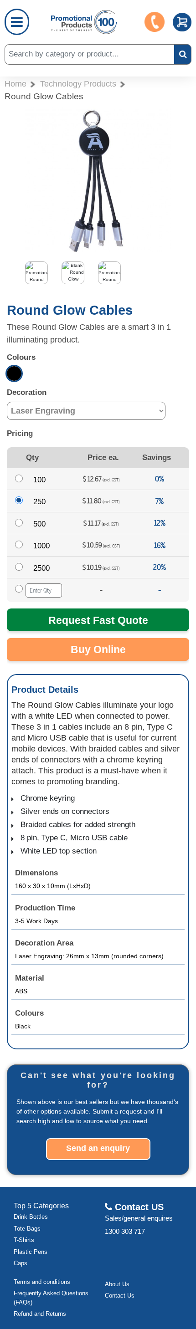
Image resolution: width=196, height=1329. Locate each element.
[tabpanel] (43, 275)
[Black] (14, 373)
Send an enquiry (98, 1148)
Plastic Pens (30, 1251)
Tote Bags (27, 1228)
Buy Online (98, 649)
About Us (117, 1284)
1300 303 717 (125, 1231)
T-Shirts (24, 1240)
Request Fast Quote (98, 620)
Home (15, 83)
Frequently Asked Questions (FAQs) (51, 1298)
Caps (20, 1263)
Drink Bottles (31, 1216)
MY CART (182, 22)
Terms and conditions (42, 1281)
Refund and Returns (40, 1313)
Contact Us (119, 1295)
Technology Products (78, 83)
